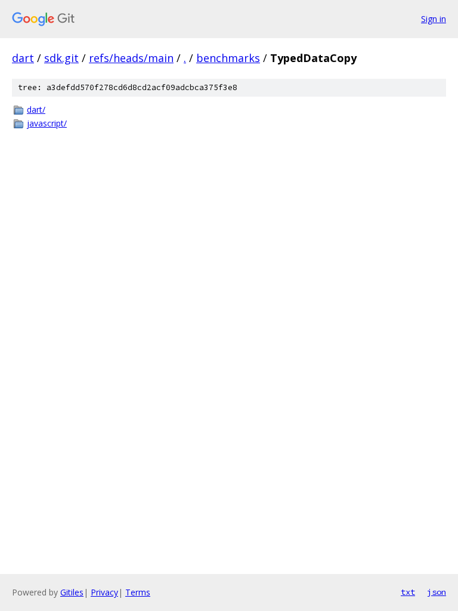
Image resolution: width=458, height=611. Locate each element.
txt (408, 592)
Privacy (104, 592)
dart (23, 58)
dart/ (36, 109)
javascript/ (47, 123)
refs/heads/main (131, 58)
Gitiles (71, 592)
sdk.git (61, 58)
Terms (137, 592)
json (436, 592)
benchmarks (228, 58)
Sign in (433, 18)
